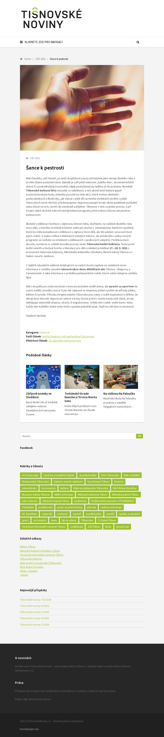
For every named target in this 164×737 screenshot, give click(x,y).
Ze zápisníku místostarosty (64, 340)
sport (25, 520)
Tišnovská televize (31, 559)
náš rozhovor (30, 501)
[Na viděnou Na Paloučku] (120, 377)
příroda (91, 507)
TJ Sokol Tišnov (107, 520)
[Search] (138, 42)
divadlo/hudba (87, 475)
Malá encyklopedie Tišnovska (90, 488)
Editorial (44, 332)
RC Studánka (29, 514)
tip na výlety (69, 520)
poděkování (45, 507)
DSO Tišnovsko (110, 475)
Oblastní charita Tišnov (55, 501)
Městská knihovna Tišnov (92, 494)
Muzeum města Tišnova (36, 494)
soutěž (110, 514)
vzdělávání (76, 526)
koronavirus (48, 488)
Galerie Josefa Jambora (68, 481)
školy (108, 526)
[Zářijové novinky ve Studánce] (43, 377)
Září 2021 (35, 158)
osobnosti (80, 501)
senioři (77, 514)
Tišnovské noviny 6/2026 (34, 606)
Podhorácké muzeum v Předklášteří (112, 501)
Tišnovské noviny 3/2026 (34, 624)
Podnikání (28, 507)
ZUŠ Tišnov (94, 526)
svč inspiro (39, 520)
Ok (139, 436)
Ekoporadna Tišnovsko (35, 481)
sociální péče (93, 514)
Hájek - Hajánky (29, 571)
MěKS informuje (63, 494)
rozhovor (62, 514)
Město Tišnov (28, 546)
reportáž (47, 514)
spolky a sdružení (129, 514)
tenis (54, 520)
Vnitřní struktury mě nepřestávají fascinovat (68, 336)
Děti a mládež (132, 475)
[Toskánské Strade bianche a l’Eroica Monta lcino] (82, 377)
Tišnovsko (87, 520)
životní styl (122, 526)
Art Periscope (30, 475)
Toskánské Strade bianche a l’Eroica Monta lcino (81, 397)
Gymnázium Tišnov (98, 481)
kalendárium (29, 488)
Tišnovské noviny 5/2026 (34, 612)
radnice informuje (111, 507)
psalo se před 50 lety (69, 507)
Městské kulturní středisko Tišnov (40, 551)
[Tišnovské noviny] (51, 29)
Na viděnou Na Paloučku (119, 393)
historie (118, 481)
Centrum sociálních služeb (58, 475)
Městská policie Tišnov (125, 494)
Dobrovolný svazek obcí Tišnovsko (40, 563)
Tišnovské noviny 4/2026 (34, 618)
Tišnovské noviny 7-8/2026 (35, 599)
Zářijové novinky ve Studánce (38, 395)
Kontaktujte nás (29, 729)
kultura (64, 488)
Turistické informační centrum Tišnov (43, 526)
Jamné (24, 575)
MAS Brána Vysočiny (125, 488)
